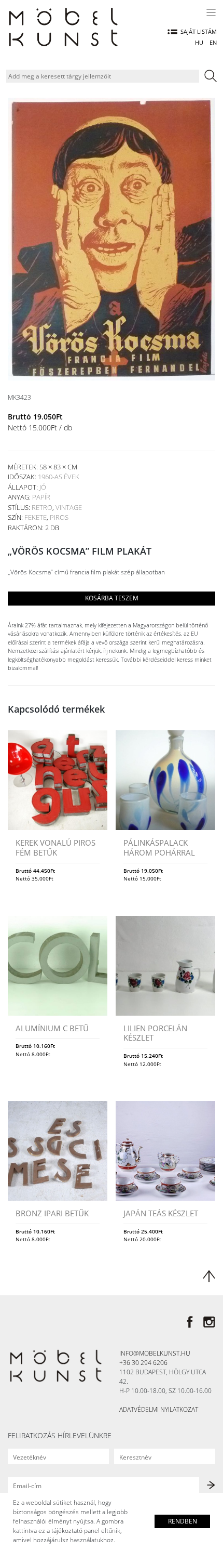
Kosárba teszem (111, 598)
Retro (42, 507)
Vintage (68, 507)
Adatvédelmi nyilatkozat (158, 1409)
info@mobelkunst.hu (154, 1353)
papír (41, 497)
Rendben (182, 1521)
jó (42, 487)
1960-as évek (58, 476)
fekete (35, 517)
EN (213, 42)
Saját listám (198, 31)
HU (199, 42)
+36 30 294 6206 (143, 1362)
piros (59, 517)
